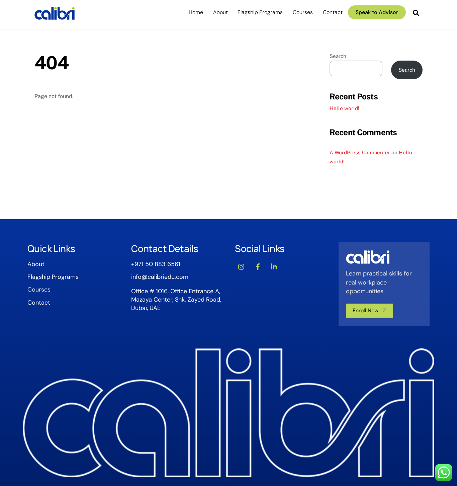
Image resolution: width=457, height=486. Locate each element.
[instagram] (241, 266)
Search (338, 56)
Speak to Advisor (377, 12)
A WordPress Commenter (360, 152)
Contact (333, 12)
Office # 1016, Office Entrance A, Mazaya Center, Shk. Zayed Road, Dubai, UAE (176, 299)
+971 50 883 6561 (155, 264)
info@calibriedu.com (159, 277)
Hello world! (344, 108)
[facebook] (258, 266)
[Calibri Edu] (54, 16)
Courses (303, 12)
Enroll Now (365, 310)
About (220, 12)
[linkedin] (274, 266)
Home (196, 12)
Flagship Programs (260, 12)
